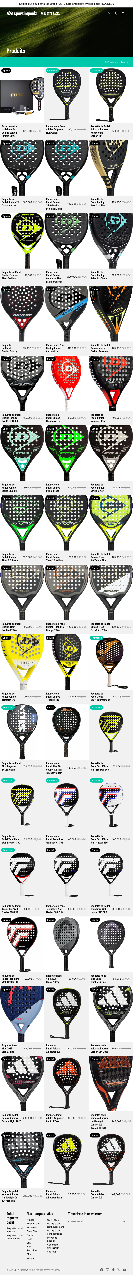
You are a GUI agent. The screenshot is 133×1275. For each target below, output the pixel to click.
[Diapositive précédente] (5, 94)
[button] (124, 62)
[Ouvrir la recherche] (109, 13)
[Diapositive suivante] (39, 94)
